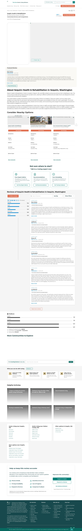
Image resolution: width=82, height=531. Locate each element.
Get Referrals (45, 511)
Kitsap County (35, 431)
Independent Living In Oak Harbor (15, 457)
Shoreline (10, 436)
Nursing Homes (16, 19)
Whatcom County (35, 436)
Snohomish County (36, 434)
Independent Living (59, 430)
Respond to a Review (62, 482)
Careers (56, 515)
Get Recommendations (41, 185)
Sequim (19, 10)
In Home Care (58, 431)
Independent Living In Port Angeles (16, 450)
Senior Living (9, 10)
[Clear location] (67, 362)
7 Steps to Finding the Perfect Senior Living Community (17, 391)
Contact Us (56, 517)
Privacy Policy (34, 517)
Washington (15, 10)
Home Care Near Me (70, 514)
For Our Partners (46, 512)
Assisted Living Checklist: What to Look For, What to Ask (40, 391)
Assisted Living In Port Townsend (15, 451)
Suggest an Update (62, 478)
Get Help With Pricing (69, 15)
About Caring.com (58, 505)
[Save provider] (74, 10)
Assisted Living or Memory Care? (41, 407)
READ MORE (10, 83)
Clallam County (35, 429)
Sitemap (32, 514)
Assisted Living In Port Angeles (15, 448)
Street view (37, 60)
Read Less (29, 368)
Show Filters (68, 196)
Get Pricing (18, 130)
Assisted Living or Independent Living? (63, 408)
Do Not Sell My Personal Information (34, 520)
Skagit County (35, 433)
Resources (33, 511)
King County (34, 438)
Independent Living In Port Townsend (16, 453)
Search (70, 361)
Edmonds (11, 434)
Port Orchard (11, 431)
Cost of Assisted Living (61, 390)
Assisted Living (58, 428)
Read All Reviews (12, 85)
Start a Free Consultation (68, 6)
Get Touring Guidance (59, 185)
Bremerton (11, 429)
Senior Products (34, 512)
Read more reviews (36, 308)
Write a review (13, 196)
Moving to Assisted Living (16, 407)
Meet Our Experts (58, 506)
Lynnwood (11, 438)
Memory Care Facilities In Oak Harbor (16, 455)
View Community (11, 159)
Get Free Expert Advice (22, 185)
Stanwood (11, 433)
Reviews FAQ (57, 514)
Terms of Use (18, 521)
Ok (71, 529)
